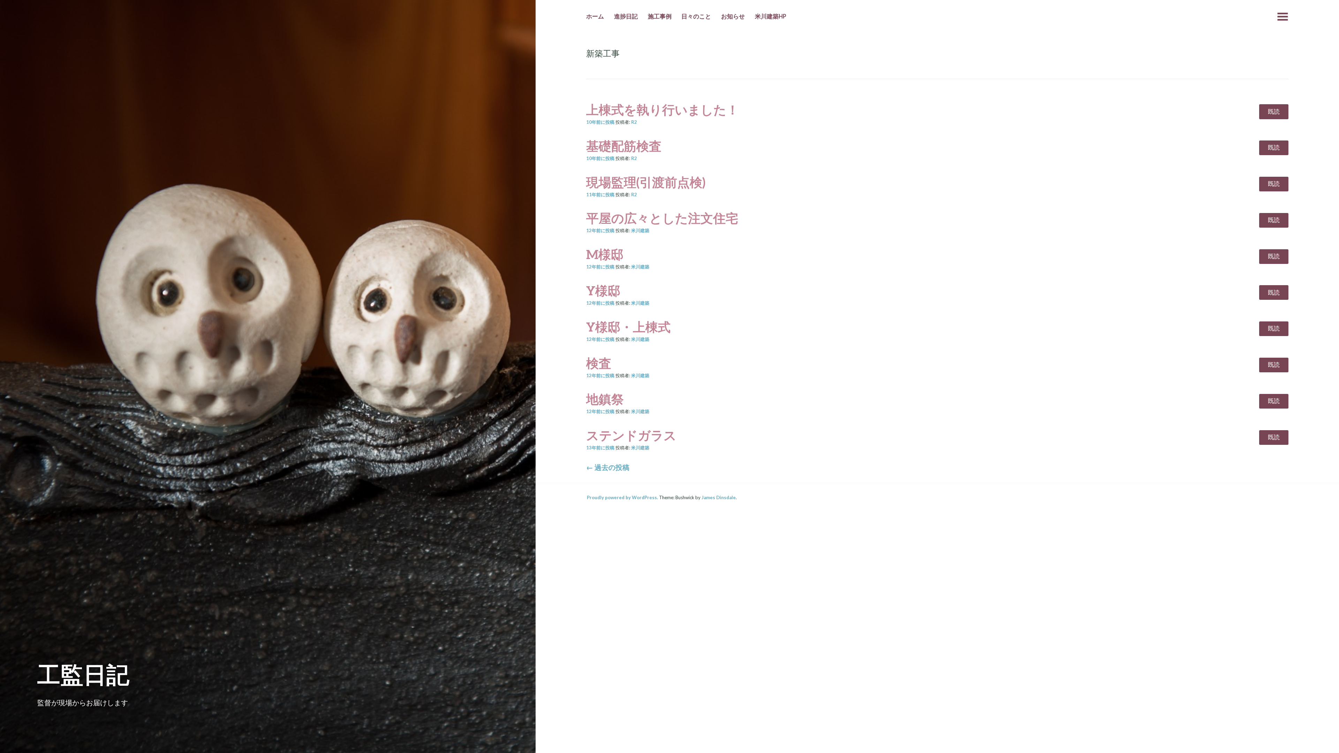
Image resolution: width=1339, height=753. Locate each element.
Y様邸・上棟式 (628, 326)
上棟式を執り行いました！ (662, 109)
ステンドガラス (631, 435)
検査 (598, 363)
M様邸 (604, 254)
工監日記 (83, 674)
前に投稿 (600, 122)
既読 (1274, 111)
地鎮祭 (605, 398)
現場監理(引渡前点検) (645, 182)
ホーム (595, 16)
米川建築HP (770, 16)
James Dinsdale (719, 497)
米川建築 (640, 230)
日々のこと (696, 16)
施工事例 (660, 16)
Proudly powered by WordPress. (622, 497)
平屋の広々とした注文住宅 (662, 218)
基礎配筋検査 (623, 145)
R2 (634, 122)
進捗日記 (626, 16)
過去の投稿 (607, 467)
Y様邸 (603, 290)
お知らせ (733, 16)
